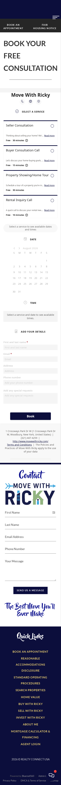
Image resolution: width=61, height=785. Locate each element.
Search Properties (31, 690)
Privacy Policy (9, 780)
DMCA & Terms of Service (33, 780)
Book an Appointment (30, 651)
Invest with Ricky (30, 717)
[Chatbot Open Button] (51, 775)
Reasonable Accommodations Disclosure (30, 664)
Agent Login (30, 744)
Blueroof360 (28, 776)
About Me (30, 724)
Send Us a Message (30, 590)
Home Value (30, 697)
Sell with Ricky (30, 710)
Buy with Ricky (30, 703)
